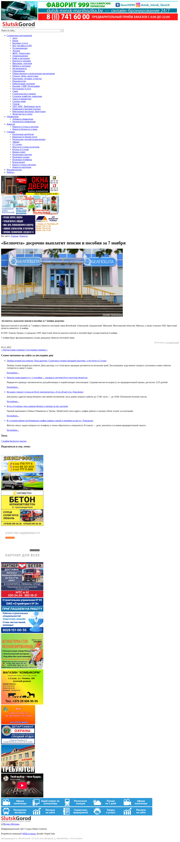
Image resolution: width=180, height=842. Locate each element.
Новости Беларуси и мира (24, 129)
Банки (15, 40)
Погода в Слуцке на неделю (25, 147)
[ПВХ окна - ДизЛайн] (30, 214)
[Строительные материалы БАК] (30, 233)
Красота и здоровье (21, 61)
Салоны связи (19, 101)
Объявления (12, 116)
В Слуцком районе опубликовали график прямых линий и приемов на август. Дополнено (50, 420)
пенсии (22, 441)
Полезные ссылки (21, 157)
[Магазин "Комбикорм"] (22, 703)
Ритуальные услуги (21, 88)
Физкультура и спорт (22, 114)
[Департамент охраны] (18, 743)
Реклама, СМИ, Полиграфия (26, 86)
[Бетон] (22, 525)
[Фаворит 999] (89, 19)
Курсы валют (18, 162)
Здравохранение (20, 56)
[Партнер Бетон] (22, 596)
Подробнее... (13, 373)
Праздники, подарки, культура (27, 78)
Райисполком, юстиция (23, 83)
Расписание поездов (22, 154)
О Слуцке (17, 144)
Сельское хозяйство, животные (27, 96)
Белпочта (14, 441)
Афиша (15, 142)
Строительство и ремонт (24, 94)
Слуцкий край (172, 342)
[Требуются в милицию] (18, 772)
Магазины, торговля (22, 63)
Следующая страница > (36, 350)
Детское (16, 51)
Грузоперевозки (20, 48)
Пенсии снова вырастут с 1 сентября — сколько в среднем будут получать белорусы (47, 377)
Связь (15, 91)
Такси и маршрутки (21, 99)
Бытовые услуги (20, 43)
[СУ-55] (22, 632)
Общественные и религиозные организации (33, 73)
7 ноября (5, 441)
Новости (11, 124)
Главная (14, 236)
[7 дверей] (30, 194)
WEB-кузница (29, 833)
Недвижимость (19, 68)
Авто (14, 38)
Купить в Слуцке (20, 149)
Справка (11, 132)
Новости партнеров (21, 167)
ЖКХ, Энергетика (21, 53)
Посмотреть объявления (23, 121)
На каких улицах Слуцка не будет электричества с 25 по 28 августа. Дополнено (45, 392)
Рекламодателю (14, 169)
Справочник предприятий (19, 35)
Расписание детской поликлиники (28, 139)
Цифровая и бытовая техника (26, 109)
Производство (19, 81)
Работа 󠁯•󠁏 (11, 172)
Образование (18, 71)
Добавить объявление (22, 119)
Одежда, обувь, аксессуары (25, 76)
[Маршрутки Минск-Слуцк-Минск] (22, 489)
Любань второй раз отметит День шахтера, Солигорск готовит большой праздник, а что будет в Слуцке (56, 360)
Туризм (15, 104)
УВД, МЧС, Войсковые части (26, 106)
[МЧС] (18, 723)
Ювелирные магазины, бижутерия (28, 111)
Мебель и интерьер (21, 66)
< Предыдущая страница (13, 350)
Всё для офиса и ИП (22, 45)
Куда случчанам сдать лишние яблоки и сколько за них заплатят (37, 406)
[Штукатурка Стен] (22, 668)
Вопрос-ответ (18, 152)
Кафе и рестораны (21, 58)
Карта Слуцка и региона (24, 164)
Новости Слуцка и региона (25, 126)
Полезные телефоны (22, 159)
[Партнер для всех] (22, 561)
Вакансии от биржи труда (24, 137)
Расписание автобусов (23, 134)
